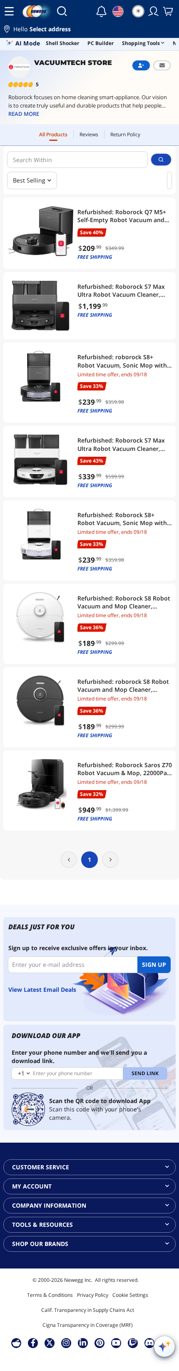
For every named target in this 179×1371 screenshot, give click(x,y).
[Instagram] (66, 1342)
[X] (49, 1342)
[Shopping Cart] (169, 11)
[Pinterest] (99, 1342)
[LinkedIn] (83, 1342)
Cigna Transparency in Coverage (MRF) (87, 1324)
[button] (89, 30)
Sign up (154, 964)
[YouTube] (116, 1342)
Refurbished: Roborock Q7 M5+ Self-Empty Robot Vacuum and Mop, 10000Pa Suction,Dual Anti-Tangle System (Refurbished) (124, 216)
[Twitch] (133, 1342)
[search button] (161, 159)
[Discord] (149, 1342)
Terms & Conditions (50, 1294)
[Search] (62, 11)
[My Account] (154, 11)
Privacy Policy (92, 1294)
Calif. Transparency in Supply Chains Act (87, 1309)
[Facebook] (33, 1342)
